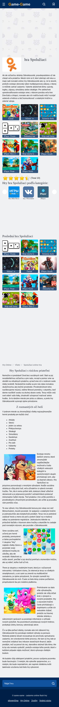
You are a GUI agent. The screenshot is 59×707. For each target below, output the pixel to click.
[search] (53, 683)
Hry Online (24, 701)
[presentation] (4, 192)
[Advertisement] (29, 32)
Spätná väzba (45, 701)
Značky (34, 701)
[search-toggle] (44, 4)
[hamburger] (3, 4)
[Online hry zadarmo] (19, 4)
